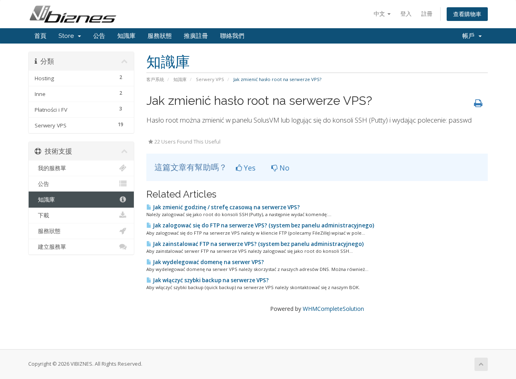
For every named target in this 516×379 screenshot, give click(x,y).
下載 (42, 215)
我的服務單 (50, 168)
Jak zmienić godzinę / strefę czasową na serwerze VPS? (226, 207)
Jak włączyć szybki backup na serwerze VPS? (210, 280)
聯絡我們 (232, 36)
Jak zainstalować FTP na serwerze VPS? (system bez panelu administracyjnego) (258, 244)
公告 (99, 36)
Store (67, 36)
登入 (406, 13)
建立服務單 (50, 246)
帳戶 (470, 36)
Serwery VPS (210, 79)
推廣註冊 (196, 36)
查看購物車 (467, 14)
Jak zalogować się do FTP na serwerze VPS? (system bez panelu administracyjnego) (263, 225)
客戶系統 (155, 79)
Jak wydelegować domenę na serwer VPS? (208, 262)
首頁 (40, 36)
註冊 (427, 13)
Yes (249, 168)
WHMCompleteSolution (333, 308)
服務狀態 (160, 36)
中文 (380, 13)
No (283, 168)
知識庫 (126, 36)
